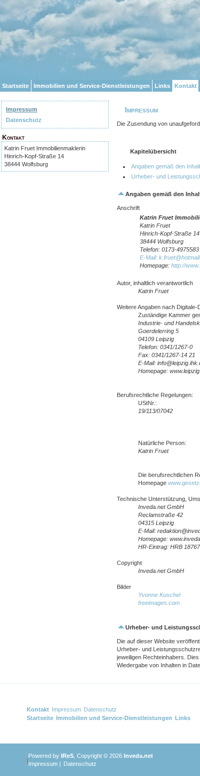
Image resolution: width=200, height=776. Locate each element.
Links (162, 86)
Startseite (15, 86)
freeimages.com (159, 603)
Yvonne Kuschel (159, 595)
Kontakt (185, 86)
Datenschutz (24, 120)
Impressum (21, 109)
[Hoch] (121, 194)
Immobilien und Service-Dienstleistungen (92, 86)
